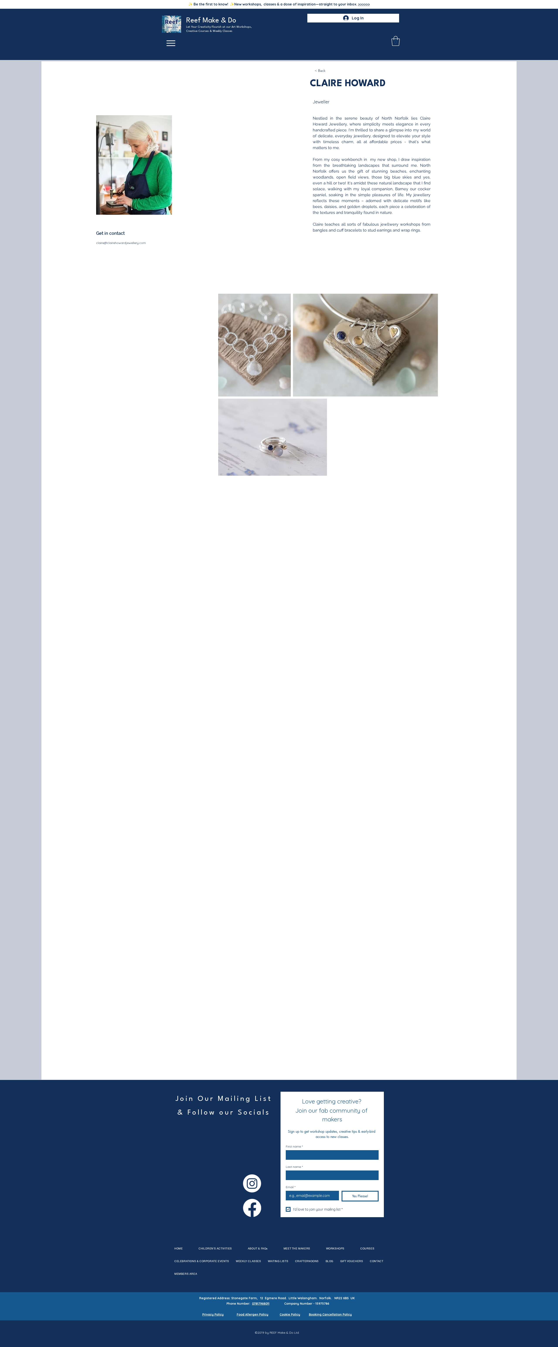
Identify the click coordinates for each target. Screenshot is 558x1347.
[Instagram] (252, 1183)
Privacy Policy (213, 1314)
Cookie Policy (290, 1314)
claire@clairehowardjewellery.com (121, 243)
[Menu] (171, 43)
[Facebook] (252, 1208)
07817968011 (260, 1304)
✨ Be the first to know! (209, 4)
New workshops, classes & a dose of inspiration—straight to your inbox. (302, 4)
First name (294, 1146)
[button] (395, 41)
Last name (294, 1167)
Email (290, 1187)
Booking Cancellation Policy (330, 1314)
